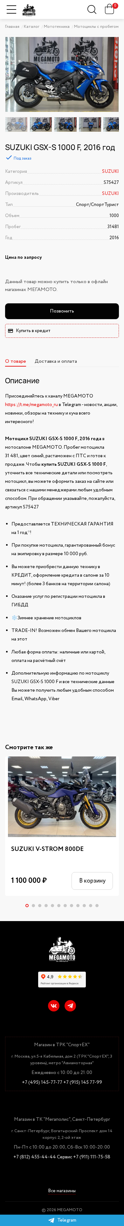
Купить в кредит (33, 330)
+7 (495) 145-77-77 (42, 1082)
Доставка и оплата (56, 361)
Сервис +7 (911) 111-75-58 (83, 1157)
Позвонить (62, 311)
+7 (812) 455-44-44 (34, 1157)
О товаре (15, 361)
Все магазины (62, 1191)
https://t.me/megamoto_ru (31, 404)
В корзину (92, 881)
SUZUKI (110, 171)
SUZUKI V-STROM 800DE (47, 849)
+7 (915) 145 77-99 (82, 1082)
